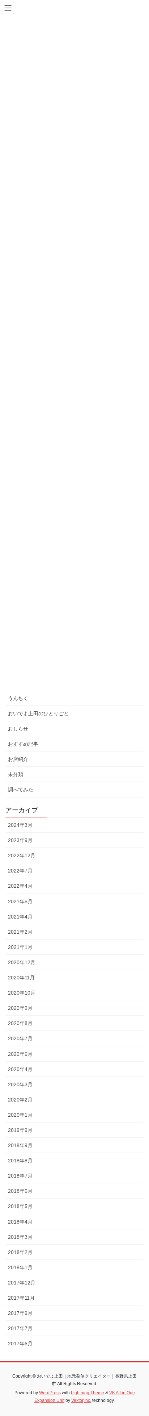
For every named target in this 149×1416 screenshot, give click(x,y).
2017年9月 (20, 1313)
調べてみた (20, 789)
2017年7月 (20, 1328)
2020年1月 (20, 1115)
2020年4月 (20, 1069)
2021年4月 (20, 917)
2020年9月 (20, 1008)
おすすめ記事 (23, 744)
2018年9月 (20, 1145)
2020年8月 (20, 1023)
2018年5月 (20, 1206)
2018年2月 (20, 1252)
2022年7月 (20, 871)
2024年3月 (20, 825)
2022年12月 (21, 855)
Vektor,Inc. (81, 1400)
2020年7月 (20, 1038)
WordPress (50, 1392)
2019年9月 (20, 1130)
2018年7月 (20, 1176)
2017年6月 (20, 1343)
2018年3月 (20, 1237)
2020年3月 (20, 1084)
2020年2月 (20, 1100)
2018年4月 (20, 1222)
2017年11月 (21, 1298)
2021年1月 (20, 947)
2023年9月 (20, 840)
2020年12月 (21, 962)
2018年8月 (20, 1160)
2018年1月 (20, 1267)
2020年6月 (20, 1054)
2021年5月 (20, 901)
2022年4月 (20, 886)
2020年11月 (21, 977)
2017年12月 (21, 1283)
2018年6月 (20, 1191)
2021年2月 (20, 932)
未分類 (15, 774)
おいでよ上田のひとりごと (38, 713)
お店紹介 (18, 759)
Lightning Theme (87, 1392)
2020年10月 (21, 993)
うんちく (18, 698)
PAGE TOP (138, 1367)
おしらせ (18, 729)
